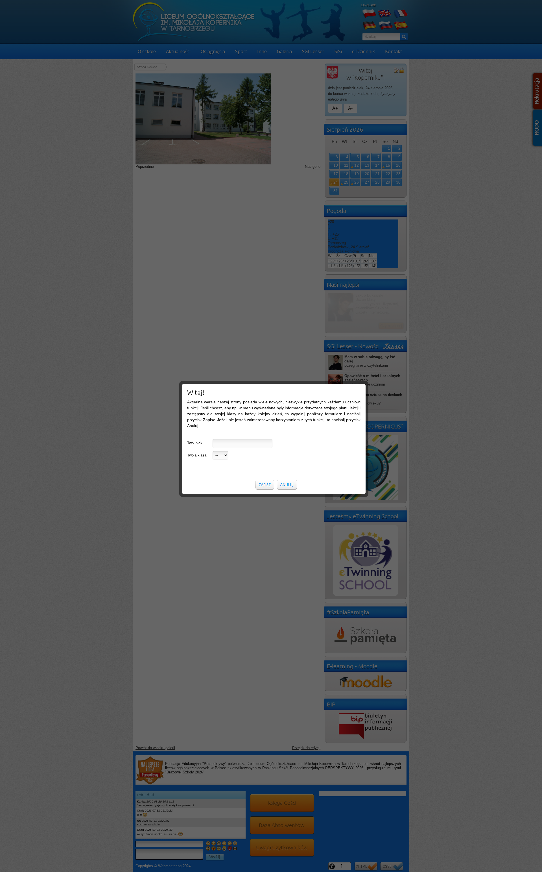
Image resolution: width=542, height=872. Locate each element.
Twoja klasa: (197, 455)
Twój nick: (195, 443)
